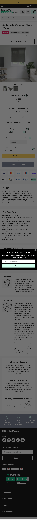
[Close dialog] (35, 250)
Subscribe (18, 266)
